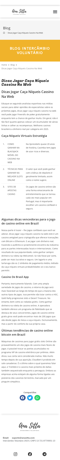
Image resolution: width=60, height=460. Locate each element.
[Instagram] (15, 454)
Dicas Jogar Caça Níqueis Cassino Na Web (25, 32)
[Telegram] (44, 454)
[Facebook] (30, 454)
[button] (55, 11)
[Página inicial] (4, 32)
